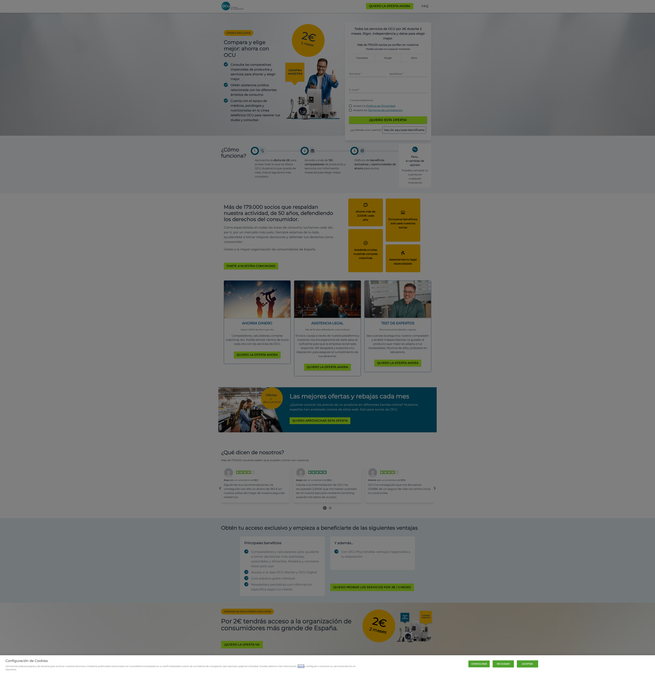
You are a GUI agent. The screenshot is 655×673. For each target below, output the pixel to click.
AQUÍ (301, 666)
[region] (327, 664)
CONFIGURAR (479, 663)
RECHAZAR (503, 663)
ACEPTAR (527, 663)
